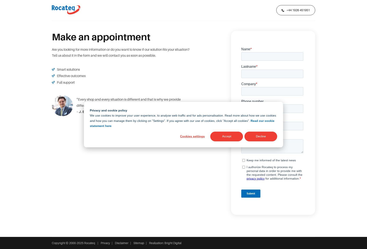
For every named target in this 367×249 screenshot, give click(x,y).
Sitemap (138, 243)
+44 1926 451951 (298, 10)
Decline (261, 136)
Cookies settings (192, 136)
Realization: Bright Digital (165, 243)
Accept (226, 136)
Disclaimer (121, 243)
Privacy (105, 243)
